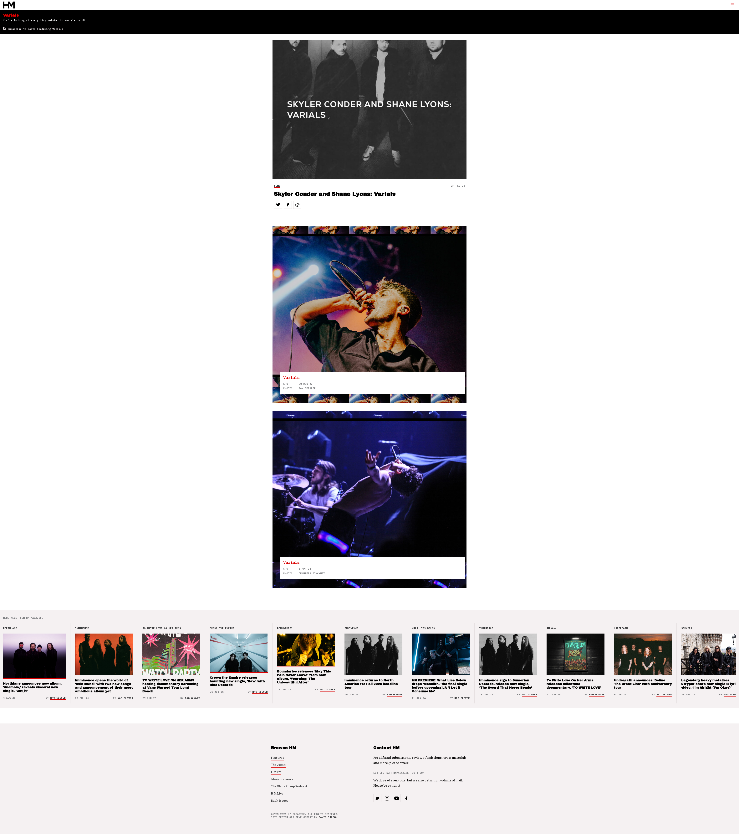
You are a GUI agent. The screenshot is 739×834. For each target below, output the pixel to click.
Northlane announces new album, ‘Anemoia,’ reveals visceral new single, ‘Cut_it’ (32, 687)
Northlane (10, 628)
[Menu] (732, 5)
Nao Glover (58, 697)
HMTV (276, 771)
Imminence (82, 628)
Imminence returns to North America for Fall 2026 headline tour (371, 684)
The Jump (278, 764)
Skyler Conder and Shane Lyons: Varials (335, 194)
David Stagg (327, 817)
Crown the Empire (222, 628)
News (277, 185)
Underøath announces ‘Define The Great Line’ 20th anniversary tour (643, 684)
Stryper (686, 628)
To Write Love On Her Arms (161, 628)
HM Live (277, 793)
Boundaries (285, 628)
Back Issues (279, 800)
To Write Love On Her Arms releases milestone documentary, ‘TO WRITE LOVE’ (574, 684)
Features (277, 757)
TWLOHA (551, 628)
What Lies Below (423, 628)
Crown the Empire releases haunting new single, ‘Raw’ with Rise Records (237, 681)
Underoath (621, 628)
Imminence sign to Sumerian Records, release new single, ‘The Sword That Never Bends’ (505, 684)
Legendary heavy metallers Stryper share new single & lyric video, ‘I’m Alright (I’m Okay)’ (709, 684)
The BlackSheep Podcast (289, 786)
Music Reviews (282, 779)
